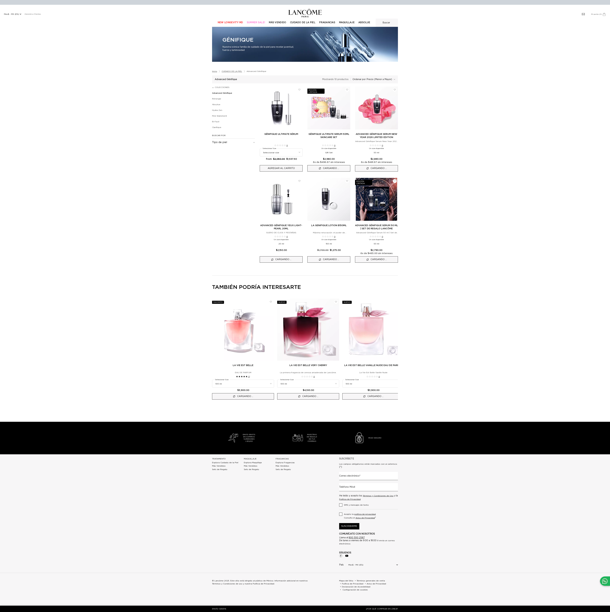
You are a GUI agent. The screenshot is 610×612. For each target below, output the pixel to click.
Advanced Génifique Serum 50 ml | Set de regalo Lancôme (376, 227)
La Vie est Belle (243, 365)
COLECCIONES (222, 87)
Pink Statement (219, 116)
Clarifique (216, 127)
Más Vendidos (219, 466)
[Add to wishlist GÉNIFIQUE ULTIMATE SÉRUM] (299, 90)
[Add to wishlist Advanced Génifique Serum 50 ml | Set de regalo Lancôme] (395, 181)
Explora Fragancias (285, 463)
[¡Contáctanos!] (605, 581)
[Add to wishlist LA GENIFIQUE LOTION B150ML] (347, 181)
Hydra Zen (217, 110)
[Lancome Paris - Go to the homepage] (305, 13)
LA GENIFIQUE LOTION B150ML (329, 225)
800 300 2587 (357, 538)
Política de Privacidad (350, 499)
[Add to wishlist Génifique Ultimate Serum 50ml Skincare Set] (347, 90)
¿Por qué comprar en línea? (382, 609)
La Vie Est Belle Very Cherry (308, 365)
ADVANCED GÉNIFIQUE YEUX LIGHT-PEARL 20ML (281, 227)
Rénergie (216, 99)
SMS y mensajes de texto (356, 505)
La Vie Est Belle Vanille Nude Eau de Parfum (373, 365)
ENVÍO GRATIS (219, 609)
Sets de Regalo (219, 469)
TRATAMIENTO (219, 459)
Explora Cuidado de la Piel (225, 463)
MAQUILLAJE (250, 459)
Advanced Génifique (222, 93)
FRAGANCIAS (282, 459)
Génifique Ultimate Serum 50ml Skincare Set (328, 135)
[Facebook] (340, 555)
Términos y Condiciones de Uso (378, 496)
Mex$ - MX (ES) (11, 14)
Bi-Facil (215, 122)
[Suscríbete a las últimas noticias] (583, 14)
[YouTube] (346, 555)
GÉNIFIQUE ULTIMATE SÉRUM (281, 134)
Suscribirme (349, 526)
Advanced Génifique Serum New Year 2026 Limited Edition (376, 135)
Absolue (216, 104)
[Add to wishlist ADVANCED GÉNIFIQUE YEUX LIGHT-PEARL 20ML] (299, 181)
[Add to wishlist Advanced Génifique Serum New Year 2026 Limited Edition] (395, 90)
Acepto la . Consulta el (360, 516)
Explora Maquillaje (253, 463)
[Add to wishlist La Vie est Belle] (271, 302)
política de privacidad (365, 514)
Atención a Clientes (32, 14)
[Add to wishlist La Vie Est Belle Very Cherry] (336, 302)
